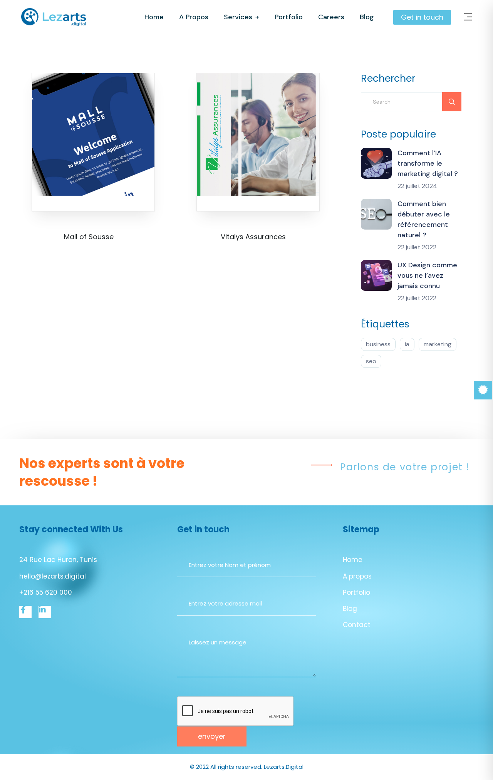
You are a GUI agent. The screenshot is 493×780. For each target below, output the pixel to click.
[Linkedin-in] (45, 612)
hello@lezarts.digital (52, 576)
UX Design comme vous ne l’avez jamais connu (427, 275)
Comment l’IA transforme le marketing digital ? (427, 163)
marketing (437, 344)
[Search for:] (411, 101)
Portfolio (289, 17)
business (378, 344)
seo (371, 361)
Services (238, 17)
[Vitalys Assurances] (258, 134)
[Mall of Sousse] (93, 134)
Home (154, 17)
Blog (367, 17)
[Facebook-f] (25, 612)
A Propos (193, 17)
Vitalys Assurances (253, 237)
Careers (331, 17)
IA (407, 344)
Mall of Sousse (89, 237)
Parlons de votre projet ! (405, 467)
